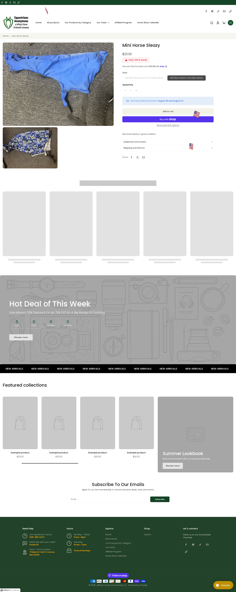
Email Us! (34, 544)
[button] (168, 111)
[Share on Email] (144, 157)
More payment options (168, 125)
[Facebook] (2, 2)
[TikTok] (10, 2)
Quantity (127, 84)
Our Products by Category (118, 543)
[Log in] (218, 23)
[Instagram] (6, 2)
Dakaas (16, 590)
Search (147, 534)
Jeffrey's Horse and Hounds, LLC (111, 585)
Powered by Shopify (137, 585)
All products (111, 539)
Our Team (110, 547)
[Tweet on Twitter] (138, 157)
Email (73, 499)
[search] (212, 22)
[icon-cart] (224, 22)
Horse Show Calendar (115, 556)
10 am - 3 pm (80, 544)
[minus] (125, 90)
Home (6, 36)
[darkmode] (230, 22)
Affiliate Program (113, 551)
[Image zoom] (58, 84)
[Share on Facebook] (132, 157)
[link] (173, 466)
